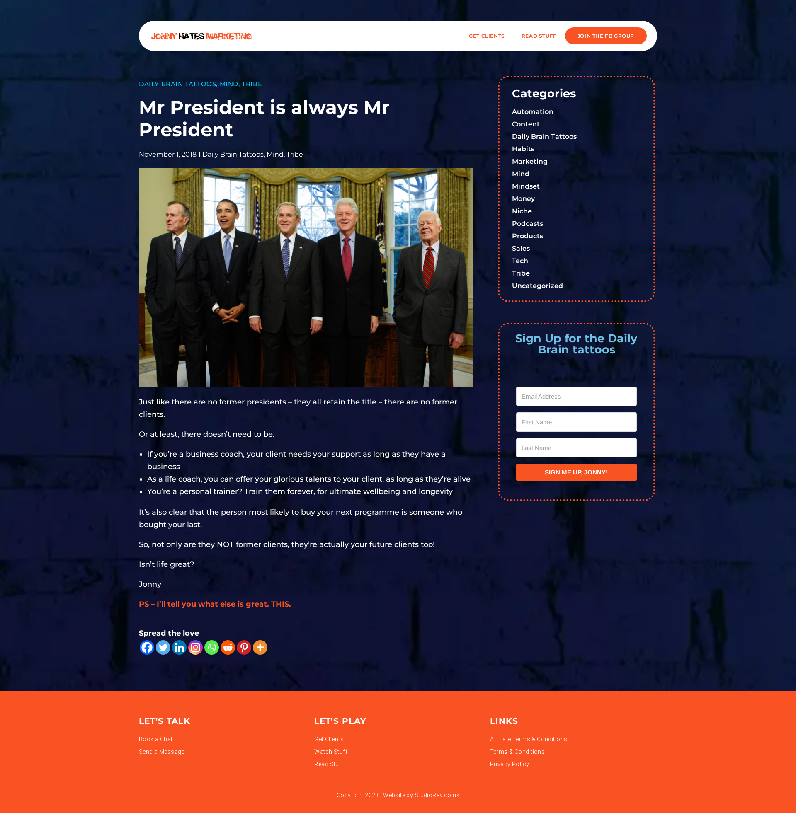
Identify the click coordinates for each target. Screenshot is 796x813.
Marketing (530, 161)
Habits (523, 149)
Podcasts (527, 223)
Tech (520, 261)
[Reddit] (228, 647)
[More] (260, 647)
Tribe (252, 84)
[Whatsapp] (211, 647)
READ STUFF (539, 36)
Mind (229, 84)
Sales (521, 248)
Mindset (526, 186)
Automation (532, 112)
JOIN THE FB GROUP (606, 36)
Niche (522, 211)
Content (526, 124)
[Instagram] (195, 647)
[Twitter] (163, 647)
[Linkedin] (179, 647)
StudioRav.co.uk (437, 795)
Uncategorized (537, 286)
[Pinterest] (244, 647)
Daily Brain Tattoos (177, 84)
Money (523, 199)
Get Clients (487, 36)
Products (527, 236)
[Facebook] (147, 647)
